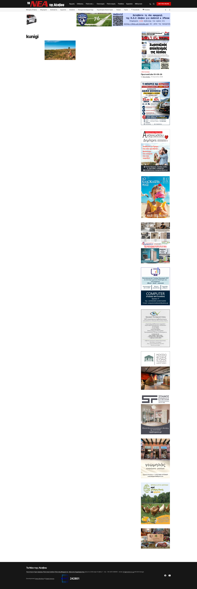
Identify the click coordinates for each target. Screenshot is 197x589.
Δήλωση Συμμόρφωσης (77, 572)
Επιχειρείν (43, 10)
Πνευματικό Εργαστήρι (85, 10)
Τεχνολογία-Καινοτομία (105, 10)
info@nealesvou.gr (128, 572)
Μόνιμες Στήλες (31, 10)
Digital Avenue (50, 578)
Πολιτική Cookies (48, 572)
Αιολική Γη (53, 10)
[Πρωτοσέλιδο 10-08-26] (155, 50)
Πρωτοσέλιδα (146, 72)
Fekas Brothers (39, 578)
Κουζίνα (72, 10)
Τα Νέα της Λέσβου (36, 567)
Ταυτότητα (30, 572)
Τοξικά (118, 10)
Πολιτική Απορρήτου (62, 572)
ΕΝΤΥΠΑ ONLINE (163, 4)
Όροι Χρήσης (38, 572)
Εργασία (63, 10)
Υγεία (126, 10)
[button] (150, 3)
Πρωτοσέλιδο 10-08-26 (151, 74)
